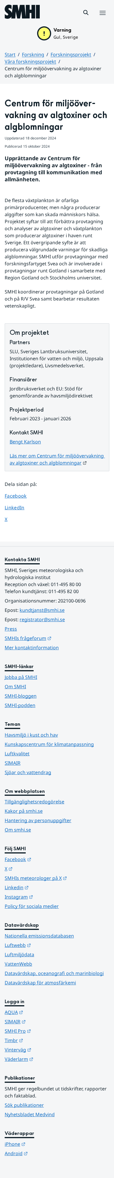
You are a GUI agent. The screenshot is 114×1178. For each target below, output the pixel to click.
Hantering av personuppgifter (38, 820)
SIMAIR (12, 763)
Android (45, 1153)
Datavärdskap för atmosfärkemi (40, 982)
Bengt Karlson (25, 441)
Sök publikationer (24, 1105)
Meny (102, 19)
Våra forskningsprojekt (30, 61)
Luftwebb (46, 945)
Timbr (42, 1040)
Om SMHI (15, 686)
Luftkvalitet (17, 753)
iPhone (44, 1144)
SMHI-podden (20, 705)
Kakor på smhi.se (24, 811)
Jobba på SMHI (21, 677)
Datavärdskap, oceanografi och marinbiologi (54, 973)
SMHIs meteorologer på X (57, 878)
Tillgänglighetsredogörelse (34, 801)
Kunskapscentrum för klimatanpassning (49, 744)
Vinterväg (47, 1049)
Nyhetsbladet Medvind (30, 1114)
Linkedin (45, 887)
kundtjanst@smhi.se (42, 610)
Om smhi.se (18, 830)
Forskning (33, 54)
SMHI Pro (46, 1030)
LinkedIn (20, 507)
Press (11, 629)
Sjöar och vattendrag (28, 772)
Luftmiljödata (19, 954)
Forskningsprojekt (71, 54)
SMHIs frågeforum (57, 638)
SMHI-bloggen (21, 696)
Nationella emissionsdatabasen (39, 936)
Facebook (20, 495)
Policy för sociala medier (32, 906)
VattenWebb (18, 964)
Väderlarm (48, 1059)
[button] (86, 13)
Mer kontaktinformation (32, 647)
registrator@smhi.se (42, 619)
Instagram (47, 896)
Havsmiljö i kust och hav (31, 735)
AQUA (42, 1012)
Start (10, 54)
